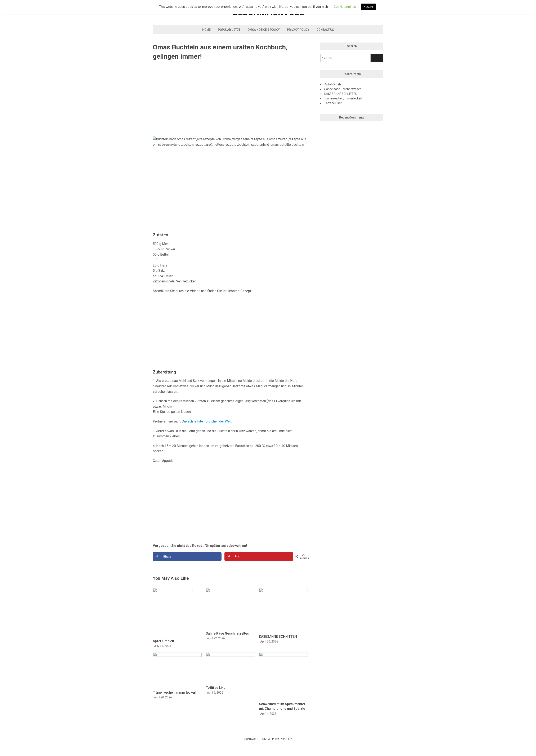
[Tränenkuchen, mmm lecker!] (177, 656)
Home (206, 29)
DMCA (266, 739)
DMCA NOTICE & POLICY (264, 29)
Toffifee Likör (216, 688)
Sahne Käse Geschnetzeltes (227, 633)
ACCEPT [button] (368, 6)
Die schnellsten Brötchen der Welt (207, 421)
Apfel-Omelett (163, 641)
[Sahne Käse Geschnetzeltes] (230, 591)
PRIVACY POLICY (282, 739)
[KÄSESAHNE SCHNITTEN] (283, 591)
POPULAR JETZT (229, 29)
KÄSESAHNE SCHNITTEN (278, 637)
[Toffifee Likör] (230, 656)
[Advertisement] (230, 99)
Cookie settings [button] (345, 7)
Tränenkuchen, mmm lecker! (174, 692)
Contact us (325, 29)
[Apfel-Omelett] (172, 591)
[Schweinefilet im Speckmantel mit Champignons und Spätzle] (283, 656)
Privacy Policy (298, 29)
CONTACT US (252, 739)
